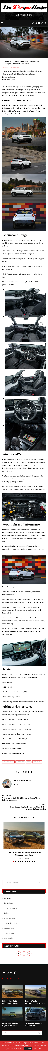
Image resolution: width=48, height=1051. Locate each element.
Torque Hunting (11, 908)
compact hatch (8, 762)
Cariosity (7, 913)
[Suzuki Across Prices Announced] (35, 1014)
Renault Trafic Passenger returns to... (35, 1002)
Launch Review (11, 923)
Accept (28, 1049)
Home (7, 62)
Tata (28, 762)
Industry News (15, 68)
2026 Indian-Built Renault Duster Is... (10, 1002)
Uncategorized (9, 938)
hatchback (20, 762)
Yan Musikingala (9, 77)
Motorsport (10, 933)
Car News (5, 68)
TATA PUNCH (37, 762)
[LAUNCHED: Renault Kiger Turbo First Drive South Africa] (12, 1014)
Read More (37, 1049)
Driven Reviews (9, 918)
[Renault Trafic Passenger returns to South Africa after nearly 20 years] (35, 991)
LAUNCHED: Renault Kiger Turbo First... (10, 1024)
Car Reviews (8, 903)
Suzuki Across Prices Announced (34, 1024)
